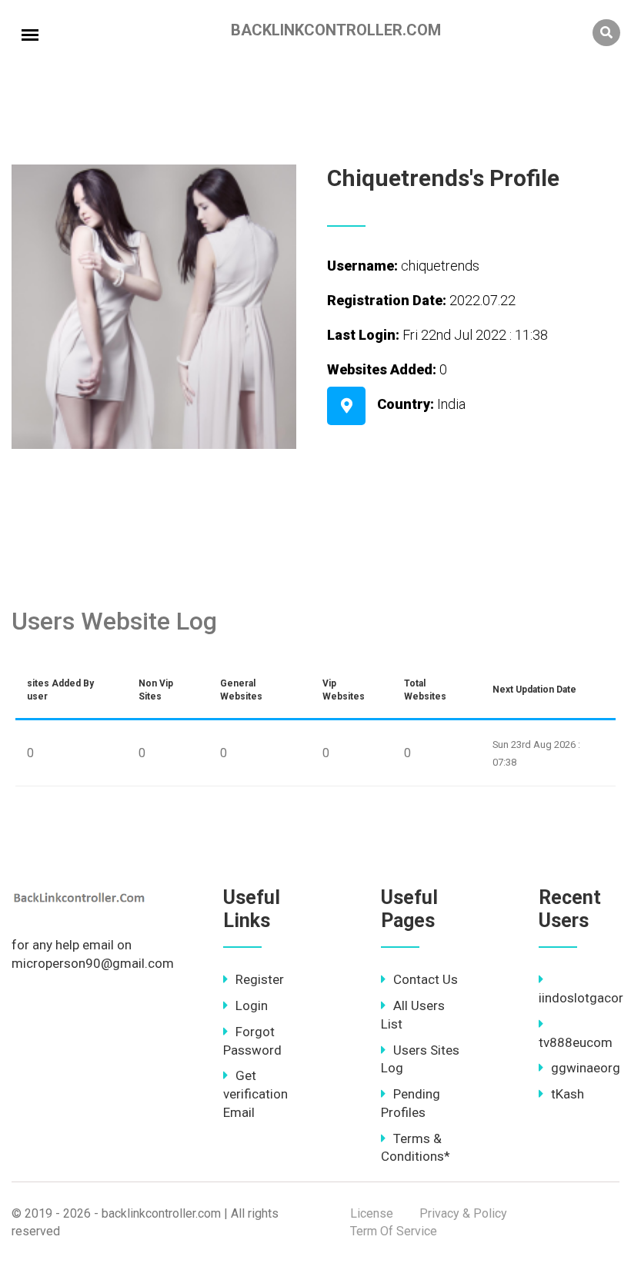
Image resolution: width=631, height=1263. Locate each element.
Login (251, 1005)
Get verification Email (255, 1094)
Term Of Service (393, 1231)
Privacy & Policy (463, 1213)
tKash (567, 1094)
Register (259, 979)
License (371, 1213)
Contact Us (425, 979)
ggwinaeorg (585, 1067)
